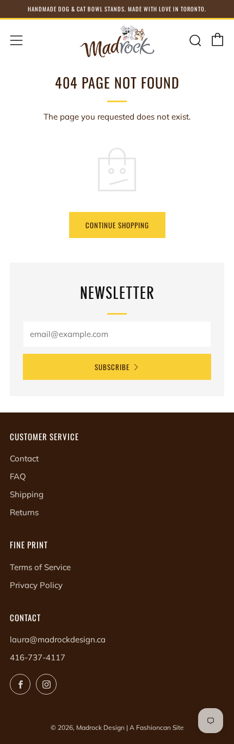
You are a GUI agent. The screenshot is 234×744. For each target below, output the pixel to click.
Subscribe (112, 366)
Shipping (27, 494)
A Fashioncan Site (157, 727)
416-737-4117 (37, 657)
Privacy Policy (36, 585)
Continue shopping (117, 225)
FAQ (18, 476)
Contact (24, 458)
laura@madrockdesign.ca (58, 639)
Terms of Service (40, 567)
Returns (24, 512)
